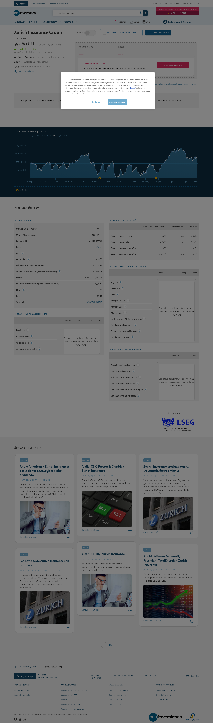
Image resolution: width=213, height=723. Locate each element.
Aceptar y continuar (117, 102)
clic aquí (132, 88)
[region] (108, 90)
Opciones (96, 101)
